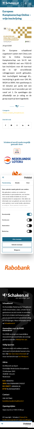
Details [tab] (17, 183)
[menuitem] (24, 3)
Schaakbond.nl (10, 323)
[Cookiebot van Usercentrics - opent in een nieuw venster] (24, 178)
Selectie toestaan (17, 244)
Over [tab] (27, 183)
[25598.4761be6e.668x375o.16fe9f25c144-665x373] (17, 35)
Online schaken (8, 113)
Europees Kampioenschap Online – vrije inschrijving (17, 15)
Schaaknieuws (19, 113)
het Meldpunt (23, 356)
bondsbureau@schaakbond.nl (13, 401)
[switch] (29, 220)
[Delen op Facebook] (5, 125)
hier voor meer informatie (18, 354)
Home (22, 417)
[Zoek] (24, 3)
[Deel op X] (11, 125)
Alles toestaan (17, 239)
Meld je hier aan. (21, 339)
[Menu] (28, 3)
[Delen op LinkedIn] (23, 125)
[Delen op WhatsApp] (17, 125)
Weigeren (17, 250)
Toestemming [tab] (6, 183)
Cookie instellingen (24, 420)
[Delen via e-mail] (28, 125)
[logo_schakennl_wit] (11, 3)
